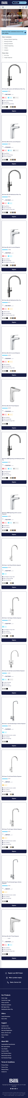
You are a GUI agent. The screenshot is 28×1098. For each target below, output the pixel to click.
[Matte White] (9, 107)
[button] (20, 8)
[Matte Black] (7, 107)
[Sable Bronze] (15, 107)
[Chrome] (5, 107)
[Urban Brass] (11, 107)
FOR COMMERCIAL (23, 2)
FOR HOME (16, 2)
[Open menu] (2, 7)
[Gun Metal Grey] (13, 107)
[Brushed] (3, 107)
